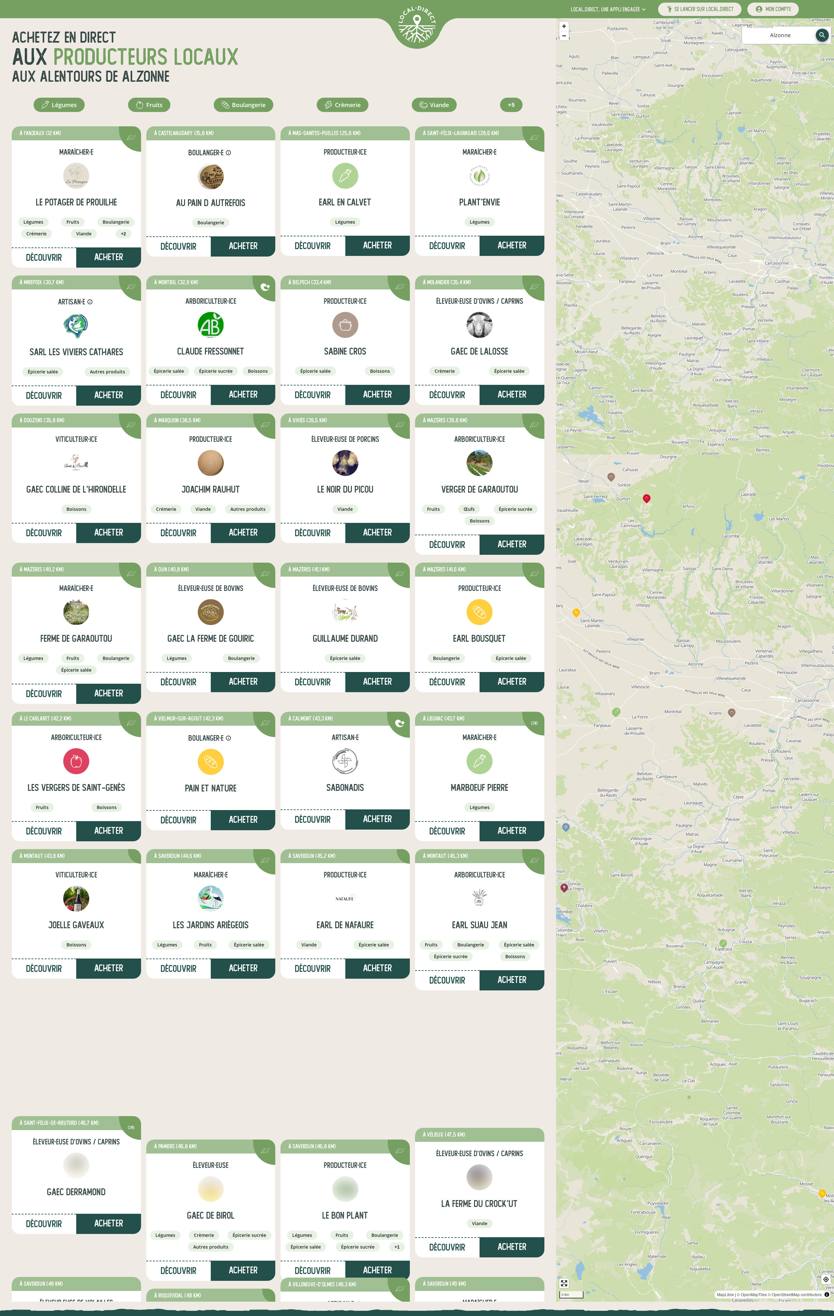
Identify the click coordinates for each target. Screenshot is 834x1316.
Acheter (108, 257)
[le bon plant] (345, 1048)
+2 (123, 233)
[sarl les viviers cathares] (76, 326)
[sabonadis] (345, 761)
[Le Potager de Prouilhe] (76, 176)
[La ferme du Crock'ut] (480, 1048)
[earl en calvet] (345, 176)
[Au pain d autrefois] (211, 176)
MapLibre (725, 1294)
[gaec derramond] (76, 1048)
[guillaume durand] (345, 612)
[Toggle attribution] (827, 1294)
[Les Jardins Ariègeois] (211, 899)
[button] (609, 9)
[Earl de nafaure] (345, 899)
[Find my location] (826, 1279)
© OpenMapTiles (752, 1294)
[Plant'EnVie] (480, 176)
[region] (695, 660)
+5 (511, 105)
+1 (397, 1105)
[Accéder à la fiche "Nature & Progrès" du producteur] (265, 288)
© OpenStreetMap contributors (795, 1294)
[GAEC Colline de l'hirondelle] (76, 463)
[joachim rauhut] (211, 463)
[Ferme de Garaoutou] (76, 612)
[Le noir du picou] (345, 463)
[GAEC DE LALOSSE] (480, 325)
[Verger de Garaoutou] (480, 463)
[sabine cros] (345, 325)
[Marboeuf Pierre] (480, 761)
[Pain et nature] (211, 762)
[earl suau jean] (480, 899)
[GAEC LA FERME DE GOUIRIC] (211, 612)
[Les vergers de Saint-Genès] (76, 761)
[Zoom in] (564, 26)
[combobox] (780, 35)
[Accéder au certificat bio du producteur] (131, 138)
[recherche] (822, 35)
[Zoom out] (564, 35)
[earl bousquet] (480, 612)
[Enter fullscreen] (564, 1283)
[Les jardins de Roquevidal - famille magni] (211, 1197)
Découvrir (44, 258)
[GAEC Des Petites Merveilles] (76, 1197)
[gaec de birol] (211, 1048)
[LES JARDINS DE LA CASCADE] (480, 1197)
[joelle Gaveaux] (76, 899)
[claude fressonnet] (211, 325)
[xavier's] (345, 1197)
